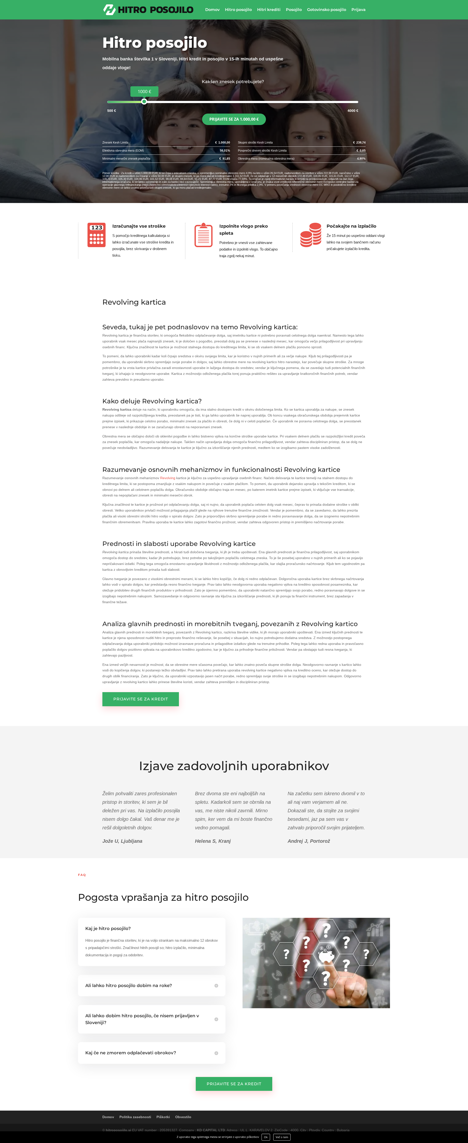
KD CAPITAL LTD (211, 1130)
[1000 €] (144, 101)
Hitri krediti (269, 10)
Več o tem (282, 1137)
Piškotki (163, 1117)
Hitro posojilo (238, 10)
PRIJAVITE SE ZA (234, 119)
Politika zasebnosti (135, 1117)
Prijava (358, 10)
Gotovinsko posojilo (326, 10)
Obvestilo (183, 1117)
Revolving (167, 478)
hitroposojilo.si (118, 1130)
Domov (212, 10)
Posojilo (294, 10)
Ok (266, 1137)
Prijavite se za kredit (140, 699)
